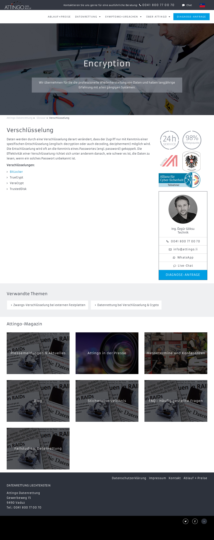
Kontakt (175, 478)
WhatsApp (185, 257)
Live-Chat (185, 265)
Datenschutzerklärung (129, 478)
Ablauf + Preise (195, 478)
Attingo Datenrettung (20, 117)
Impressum (157, 478)
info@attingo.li (185, 249)
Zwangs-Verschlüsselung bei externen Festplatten (49, 305)
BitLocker (16, 171)
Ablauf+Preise (59, 16)
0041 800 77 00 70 (158, 5)
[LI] (202, 5)
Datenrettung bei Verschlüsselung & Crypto (128, 305)
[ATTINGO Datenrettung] (18, 5)
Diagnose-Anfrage (191, 16)
